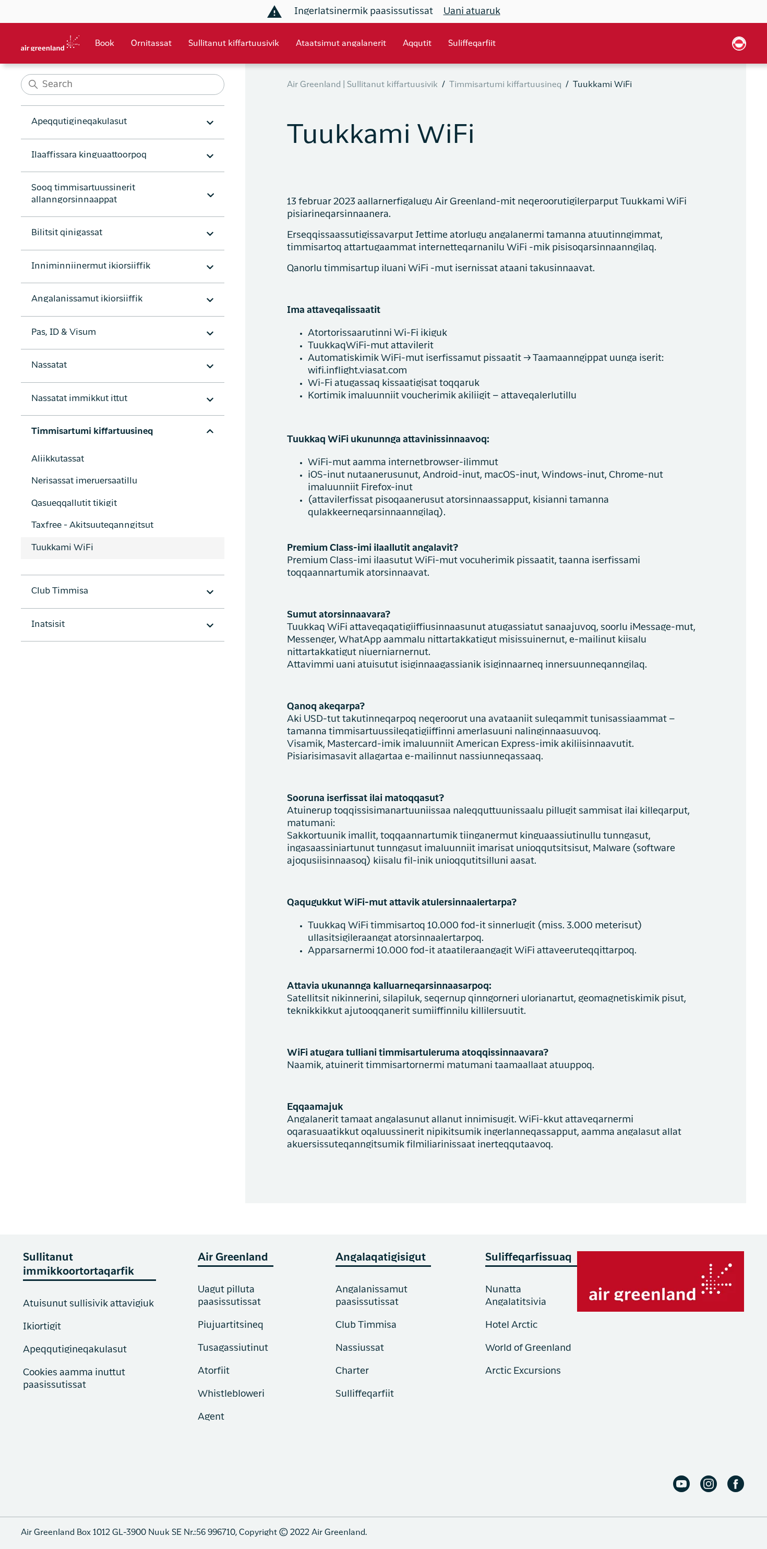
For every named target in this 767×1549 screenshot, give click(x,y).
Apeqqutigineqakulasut (75, 1350)
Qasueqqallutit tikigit (74, 503)
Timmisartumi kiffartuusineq (505, 85)
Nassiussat (359, 1348)
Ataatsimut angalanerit (341, 43)
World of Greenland (528, 1348)
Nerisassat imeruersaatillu (84, 481)
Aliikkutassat (57, 459)
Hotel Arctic (511, 1325)
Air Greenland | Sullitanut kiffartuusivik (362, 85)
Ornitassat (151, 43)
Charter (352, 1371)
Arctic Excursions (523, 1371)
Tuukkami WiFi (62, 548)
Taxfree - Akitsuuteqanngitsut (92, 525)
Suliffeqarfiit (472, 43)
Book (104, 43)
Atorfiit (214, 1371)
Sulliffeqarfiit (364, 1394)
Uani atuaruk (472, 11)
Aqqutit (417, 43)
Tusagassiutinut (233, 1348)
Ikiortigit (42, 1327)
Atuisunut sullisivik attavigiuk (88, 1304)
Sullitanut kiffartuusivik (233, 43)
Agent (211, 1417)
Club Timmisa (366, 1325)
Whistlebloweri (231, 1394)
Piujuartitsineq (230, 1325)
